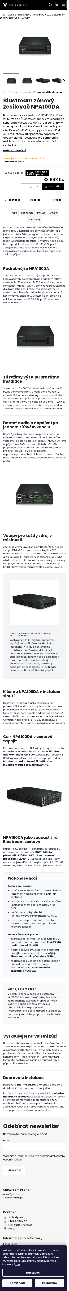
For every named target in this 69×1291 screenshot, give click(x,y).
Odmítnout (17, 1283)
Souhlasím (49, 1283)
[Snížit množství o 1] (24, 187)
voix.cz (11, 1228)
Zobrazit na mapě (13, 1197)
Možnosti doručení (14, 150)
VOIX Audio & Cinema (20, 1225)
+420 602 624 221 (17, 1221)
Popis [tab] (14, 212)
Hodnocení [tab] (27, 212)
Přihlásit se (14, 1170)
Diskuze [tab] (41, 212)
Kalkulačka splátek (41, 173)
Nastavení (33, 1273)
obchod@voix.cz (17, 1217)
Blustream (20, 161)
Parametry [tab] (34, 219)
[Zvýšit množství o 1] (37, 187)
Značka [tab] (53, 212)
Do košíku (55, 186)
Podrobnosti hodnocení (48, 92)
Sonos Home (10, 1244)
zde (17, 1264)
